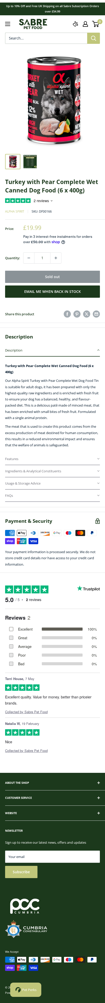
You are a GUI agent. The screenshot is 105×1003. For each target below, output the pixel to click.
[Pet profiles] (75, 24)
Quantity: (12, 258)
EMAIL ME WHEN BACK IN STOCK (52, 291)
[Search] (93, 38)
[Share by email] (96, 314)
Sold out (52, 276)
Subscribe (21, 871)
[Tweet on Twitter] (86, 314)
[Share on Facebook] (67, 314)
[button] (52, 350)
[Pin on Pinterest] (77, 314)
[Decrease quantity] (28, 258)
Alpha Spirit (14, 211)
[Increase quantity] (55, 258)
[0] (96, 24)
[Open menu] (7, 24)
